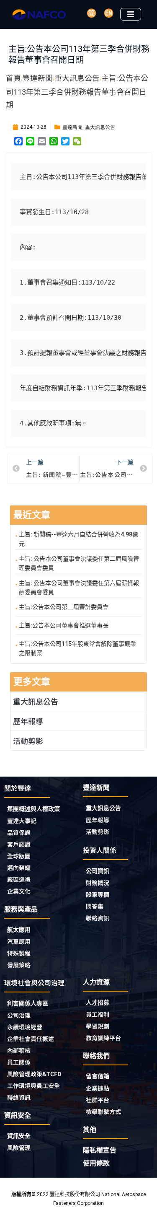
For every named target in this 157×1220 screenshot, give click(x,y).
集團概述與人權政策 (33, 809)
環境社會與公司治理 (34, 982)
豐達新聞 (72, 126)
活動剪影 (28, 740)
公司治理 (19, 1015)
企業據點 (97, 1088)
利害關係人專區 (27, 1003)
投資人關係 (99, 850)
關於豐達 (17, 788)
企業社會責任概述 (30, 1038)
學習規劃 (97, 1026)
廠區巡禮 (19, 879)
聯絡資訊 (97, 918)
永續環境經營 (24, 1027)
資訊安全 (19, 1135)
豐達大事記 (21, 820)
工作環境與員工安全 (33, 1085)
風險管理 (19, 1147)
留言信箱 (97, 1076)
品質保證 (19, 832)
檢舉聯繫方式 (103, 1111)
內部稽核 (19, 1050)
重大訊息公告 (100, 126)
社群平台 (97, 1100)
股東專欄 (97, 894)
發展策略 (19, 965)
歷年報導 (28, 720)
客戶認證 (19, 844)
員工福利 (97, 1014)
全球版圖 (19, 856)
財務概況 (97, 882)
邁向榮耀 (19, 867)
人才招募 (97, 1002)
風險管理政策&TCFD (34, 1074)
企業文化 (19, 891)
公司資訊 (97, 871)
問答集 (94, 906)
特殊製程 (19, 953)
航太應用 (19, 929)
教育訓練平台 (103, 1038)
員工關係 (19, 1062)
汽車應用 (19, 941)
